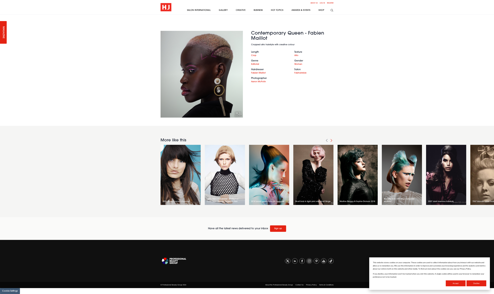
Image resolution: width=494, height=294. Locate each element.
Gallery (223, 10)
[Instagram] (309, 261)
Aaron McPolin (258, 82)
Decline (476, 283)
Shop (321, 10)
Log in (322, 3)
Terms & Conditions (326, 285)
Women (298, 64)
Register (330, 3)
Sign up (278, 229)
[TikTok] (330, 261)
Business (258, 10)
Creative (240, 10)
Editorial (255, 64)
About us (314, 3)
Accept (456, 283)
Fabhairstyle (300, 73)
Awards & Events (301, 10)
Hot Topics (277, 10)
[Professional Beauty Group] (174, 260)
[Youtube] (323, 261)
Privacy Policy (311, 285)
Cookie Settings (10, 291)
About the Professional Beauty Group (279, 285)
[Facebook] (302, 261)
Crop (253, 55)
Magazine (3, 32)
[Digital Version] (2, 16)
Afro (296, 55)
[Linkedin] (294, 261)
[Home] (166, 7)
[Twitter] (287, 261)
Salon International (199, 10)
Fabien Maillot (258, 73)
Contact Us (299, 285)
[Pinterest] (316, 261)
